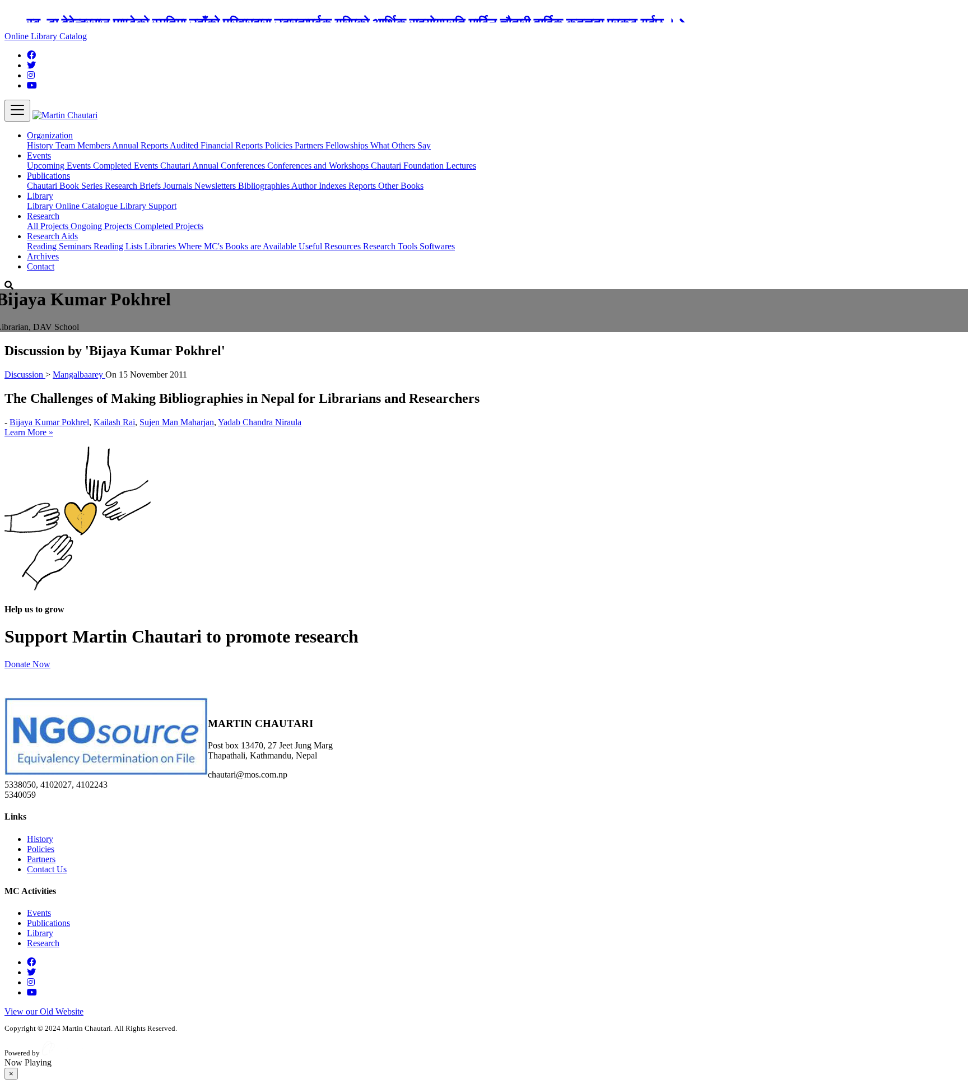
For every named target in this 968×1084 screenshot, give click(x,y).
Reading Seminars (60, 246)
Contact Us (47, 869)
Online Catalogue (87, 206)
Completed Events (126, 165)
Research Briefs (134, 185)
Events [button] (39, 155)
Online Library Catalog (45, 36)
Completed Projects (168, 226)
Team (66, 145)
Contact (40, 266)
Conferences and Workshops (319, 165)
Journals (178, 185)
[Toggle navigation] (17, 111)
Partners (310, 145)
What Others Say (400, 145)
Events (39, 913)
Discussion (24, 374)
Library (41, 206)
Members (94, 145)
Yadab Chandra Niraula (259, 422)
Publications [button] (48, 175)
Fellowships (347, 145)
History (41, 145)
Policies (280, 145)
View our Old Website (43, 1011)
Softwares (437, 246)
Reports (363, 185)
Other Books (401, 185)
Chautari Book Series (66, 185)
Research (43, 943)
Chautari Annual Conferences (213, 165)
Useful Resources (331, 246)
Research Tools (391, 246)
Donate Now (27, 664)
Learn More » (28, 432)
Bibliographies (264, 185)
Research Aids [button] (52, 236)
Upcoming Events (60, 165)
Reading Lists (119, 246)
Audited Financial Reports (217, 145)
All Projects (49, 226)
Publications (48, 923)
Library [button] (40, 196)
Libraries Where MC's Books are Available (222, 246)
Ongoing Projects (102, 226)
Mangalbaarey (79, 374)
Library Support (148, 206)
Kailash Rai (114, 422)
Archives (43, 256)
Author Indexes (319, 185)
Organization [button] (50, 135)
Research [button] (43, 216)
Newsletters (216, 185)
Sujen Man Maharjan (176, 422)
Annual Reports (141, 145)
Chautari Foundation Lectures (423, 165)
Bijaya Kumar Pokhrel (49, 422)
